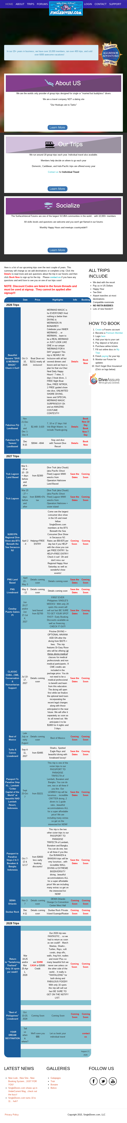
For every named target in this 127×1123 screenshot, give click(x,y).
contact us (55, 277)
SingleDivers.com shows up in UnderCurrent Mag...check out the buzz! (22, 1091)
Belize (54, 1088)
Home (9, 4)
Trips (30, 4)
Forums (42, 4)
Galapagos (56, 1078)
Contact (100, 4)
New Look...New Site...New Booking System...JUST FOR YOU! (22, 1081)
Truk (53, 1081)
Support (115, 4)
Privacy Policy (12, 1114)
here (103, 336)
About (20, 4)
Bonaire (54, 1084)
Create (98, 329)
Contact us (53, 172)
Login (88, 4)
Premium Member (114, 333)
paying (105, 356)
